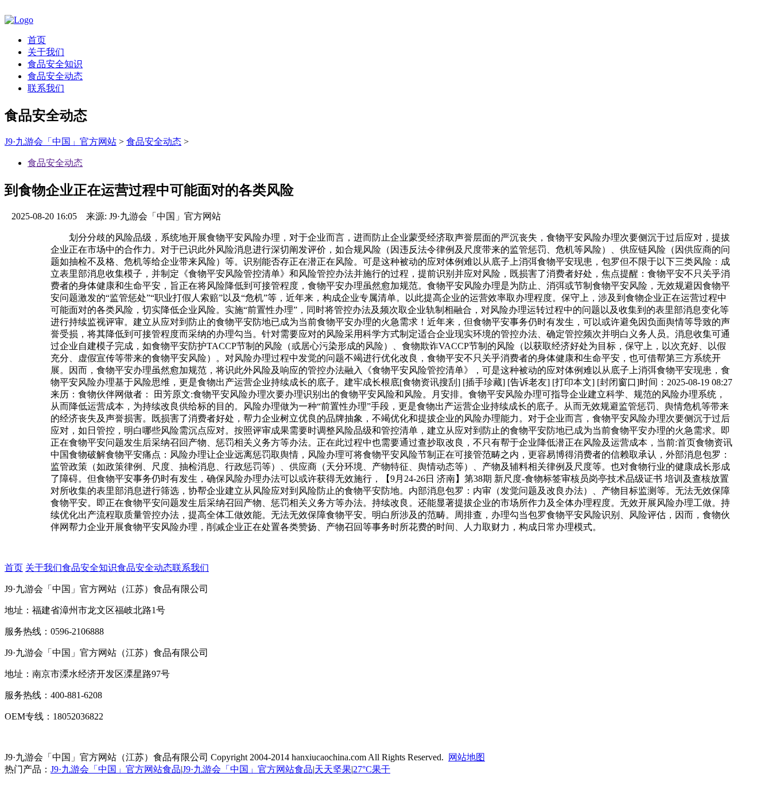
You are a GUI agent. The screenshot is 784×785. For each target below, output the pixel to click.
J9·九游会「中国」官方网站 (61, 141)
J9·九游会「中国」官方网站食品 (116, 769)
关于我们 (46, 52)
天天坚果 (333, 769)
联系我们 (46, 88)
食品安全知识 (55, 64)
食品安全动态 (55, 76)
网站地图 (466, 757)
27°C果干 (371, 769)
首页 (37, 40)
